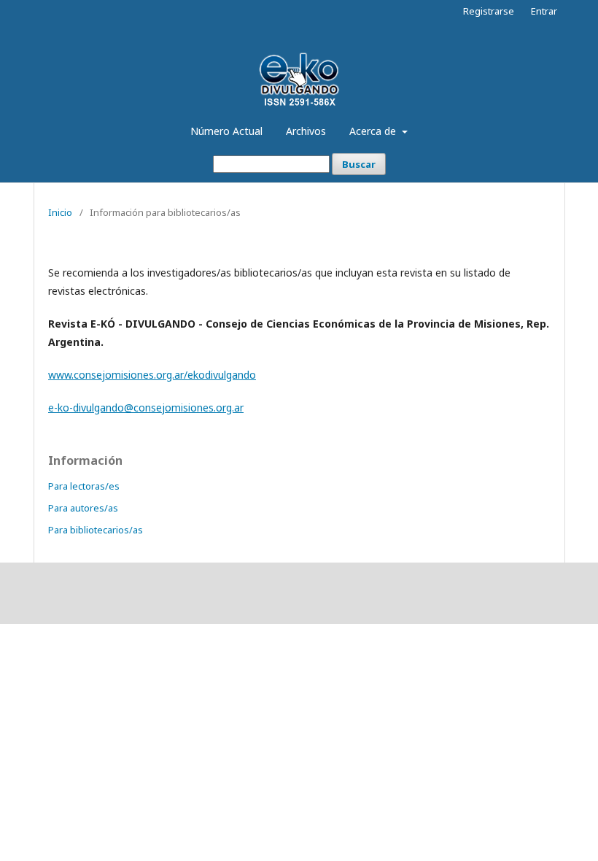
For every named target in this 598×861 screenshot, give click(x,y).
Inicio (60, 212)
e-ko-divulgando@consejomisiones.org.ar (146, 407)
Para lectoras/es (84, 486)
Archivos (306, 131)
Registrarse (488, 11)
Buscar (359, 164)
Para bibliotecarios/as (95, 529)
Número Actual (226, 131)
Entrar (544, 11)
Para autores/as (83, 507)
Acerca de (374, 131)
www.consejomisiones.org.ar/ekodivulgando (152, 375)
